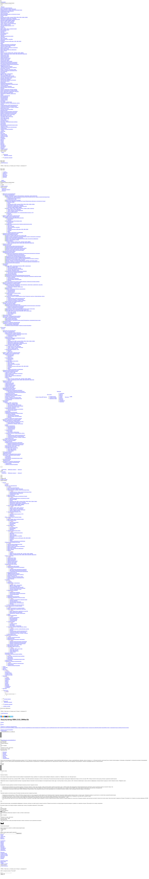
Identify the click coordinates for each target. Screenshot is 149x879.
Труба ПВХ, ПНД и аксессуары (16, 648)
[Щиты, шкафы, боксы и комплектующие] (11, 215)
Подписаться (19, 833)
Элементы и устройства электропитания (11, 323)
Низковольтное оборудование (9, 252)
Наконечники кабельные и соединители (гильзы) (19, 498)
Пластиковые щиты (14, 527)
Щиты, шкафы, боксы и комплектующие (11, 216)
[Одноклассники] (2, 716)
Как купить (7, 671)
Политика (2, 857)
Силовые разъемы (13, 623)
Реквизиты (2, 856)
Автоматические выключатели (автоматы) (18, 569)
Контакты (2, 845)
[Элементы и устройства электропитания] (11, 322)
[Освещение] (5, 263)
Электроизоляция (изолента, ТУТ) (16, 513)
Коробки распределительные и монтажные (18, 641)
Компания (7, 678)
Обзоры (2, 862)
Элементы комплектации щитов (16, 532)
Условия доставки (4, 854)
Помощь (2, 858)
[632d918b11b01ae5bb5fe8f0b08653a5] (8, 740)
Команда (2, 842)
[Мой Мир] (4, 716)
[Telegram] (12, 716)
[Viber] (7, 716)
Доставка (4, 757)
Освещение (5, 264)
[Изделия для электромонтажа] (9, 193)
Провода (11, 552)
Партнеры (2, 847)
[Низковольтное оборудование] (9, 251)
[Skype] (11, 716)
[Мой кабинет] (1, 468)
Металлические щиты (14, 522)
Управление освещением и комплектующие (18, 599)
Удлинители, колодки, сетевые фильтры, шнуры (19, 628)
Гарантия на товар (4, 855)
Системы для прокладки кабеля (9, 303)
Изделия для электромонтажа (8, 194)
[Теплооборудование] (7, 315)
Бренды (1, 837)
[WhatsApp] (9, 716)
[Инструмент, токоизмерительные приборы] (12, 316)
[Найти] (1, 5)
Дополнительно (6, 758)
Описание (5, 752)
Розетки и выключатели (14, 617)
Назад (7, 483)
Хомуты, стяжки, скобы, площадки (17, 507)
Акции (1, 835)
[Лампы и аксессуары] (7, 243)
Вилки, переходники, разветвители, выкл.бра (19, 611)
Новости (2, 841)
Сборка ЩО (2, 836)
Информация (3, 850)
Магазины (2, 852)
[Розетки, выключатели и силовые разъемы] (12, 282)
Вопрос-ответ (3, 861)
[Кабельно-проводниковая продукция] (10, 233)
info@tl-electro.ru (4, 162)
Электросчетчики (125, 727)
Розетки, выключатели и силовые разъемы (11, 283)
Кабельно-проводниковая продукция (10, 234)
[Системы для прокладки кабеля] (9, 302)
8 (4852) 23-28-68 (4, 148)
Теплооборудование (101, 727)
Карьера (2, 844)
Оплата (4, 756)
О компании (2, 840)
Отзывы (4, 754)
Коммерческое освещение (15, 592)
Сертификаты (3, 848)
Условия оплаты (3, 853)
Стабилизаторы (3, 730)
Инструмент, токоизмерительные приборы (11, 317)
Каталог (6, 484)
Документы (2, 849)
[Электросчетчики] (7, 321)
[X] (6, 716)
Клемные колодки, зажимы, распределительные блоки (20, 491)
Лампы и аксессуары (7, 244)
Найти (2, 874)
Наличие (4, 753)
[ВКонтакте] (1, 716)
